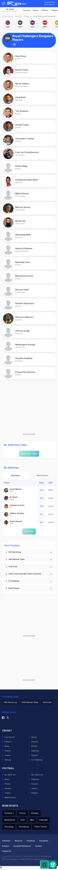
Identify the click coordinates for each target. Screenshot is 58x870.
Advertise (6, 841)
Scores (26, 10)
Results (34, 741)
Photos (45, 10)
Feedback (31, 841)
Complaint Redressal (22, 846)
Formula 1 (9, 813)
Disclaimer (43, 841)
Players (27, 16)
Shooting (9, 826)
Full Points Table (29, 453)
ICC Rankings (13, 581)
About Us (18, 841)
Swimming (24, 826)
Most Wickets (42, 475)
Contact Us (6, 851)
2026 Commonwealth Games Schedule (24, 574)
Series (34, 737)
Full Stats (29, 531)
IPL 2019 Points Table (15, 445)
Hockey (34, 813)
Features (35, 751)
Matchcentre (10, 797)
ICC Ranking (36, 760)
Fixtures (8, 741)
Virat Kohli (12, 566)
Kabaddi (43, 820)
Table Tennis (40, 826)
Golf (22, 820)
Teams (7, 755)
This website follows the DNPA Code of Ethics (21, 856)
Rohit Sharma (13, 588)
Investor (5, 846)
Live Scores (10, 737)
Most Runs (15, 475)
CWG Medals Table (16, 559)
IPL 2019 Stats (11, 467)
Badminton (10, 820)
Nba (32, 820)
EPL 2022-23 (37, 775)
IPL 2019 (9, 10)
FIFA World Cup (14, 552)
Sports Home (7, 16)
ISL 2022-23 (10, 775)
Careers (38, 846)
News (35, 10)
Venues (8, 760)
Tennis (22, 813)
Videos (8, 751)
